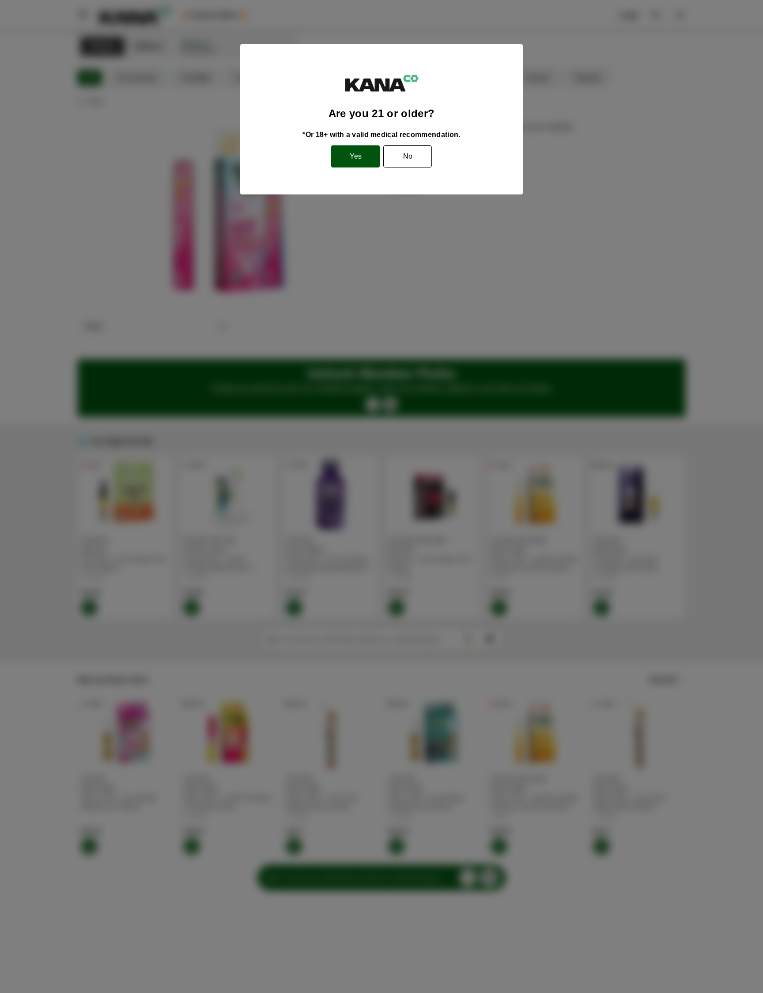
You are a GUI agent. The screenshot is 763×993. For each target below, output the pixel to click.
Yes (356, 156)
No (407, 156)
